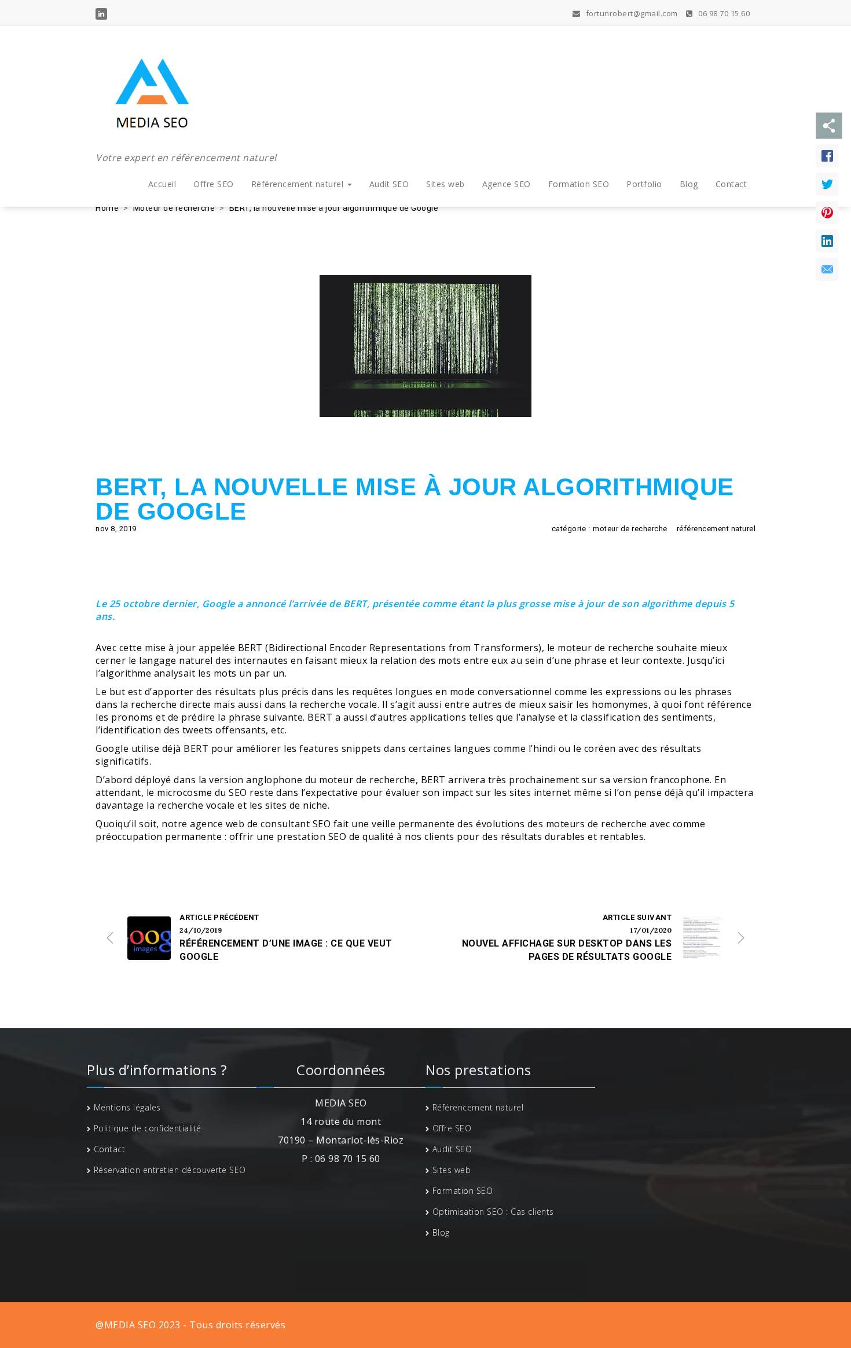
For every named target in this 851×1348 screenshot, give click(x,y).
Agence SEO (506, 183)
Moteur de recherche (174, 208)
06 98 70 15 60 (723, 13)
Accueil (162, 183)
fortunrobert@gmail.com (631, 13)
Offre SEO (213, 183)
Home (107, 208)
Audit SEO (389, 183)
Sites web (445, 183)
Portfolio (644, 183)
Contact (731, 183)
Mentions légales (127, 1107)
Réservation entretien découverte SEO (170, 1169)
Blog (689, 183)
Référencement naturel (298, 183)
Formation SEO (579, 183)
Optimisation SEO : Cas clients (493, 1211)
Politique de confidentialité (147, 1128)
